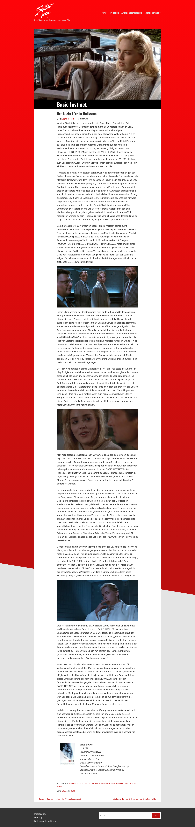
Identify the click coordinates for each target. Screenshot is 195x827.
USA (64, 791)
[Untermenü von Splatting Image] (160, 12)
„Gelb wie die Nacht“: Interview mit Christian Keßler (134, 799)
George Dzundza (76, 783)
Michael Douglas (108, 783)
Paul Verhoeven (122, 783)
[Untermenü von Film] (107, 12)
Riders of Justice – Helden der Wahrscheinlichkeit (60, 799)
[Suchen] (156, 815)
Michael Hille (67, 118)
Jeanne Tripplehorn (92, 783)
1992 (73, 791)
